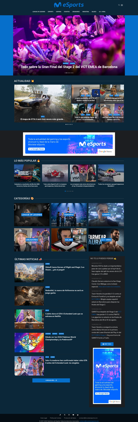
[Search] (119, 5)
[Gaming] (106, 214)
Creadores (76, 11)
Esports (50, 11)
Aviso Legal (43, 418)
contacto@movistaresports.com (88, 418)
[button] (16, 45)
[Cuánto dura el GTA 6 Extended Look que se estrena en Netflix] (29, 319)
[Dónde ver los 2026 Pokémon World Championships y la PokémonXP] (29, 342)
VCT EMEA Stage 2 (99, 335)
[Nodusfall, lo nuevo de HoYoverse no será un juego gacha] (29, 296)
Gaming (58, 11)
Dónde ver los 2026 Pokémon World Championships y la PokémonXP (60, 338)
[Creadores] (31, 239)
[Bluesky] (77, 415)
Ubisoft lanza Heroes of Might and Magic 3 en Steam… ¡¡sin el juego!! (64, 268)
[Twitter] (64, 415)
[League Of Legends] (31, 214)
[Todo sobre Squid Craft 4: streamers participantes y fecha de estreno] (55, 173)
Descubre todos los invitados (109, 287)
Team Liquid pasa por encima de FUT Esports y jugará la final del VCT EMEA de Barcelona (69, 65)
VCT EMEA (96, 299)
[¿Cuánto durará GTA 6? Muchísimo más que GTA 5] (114, 94)
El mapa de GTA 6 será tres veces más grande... (43, 119)
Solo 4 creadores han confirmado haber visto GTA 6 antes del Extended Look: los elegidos (66, 361)
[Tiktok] (60, 415)
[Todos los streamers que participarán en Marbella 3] (111, 173)
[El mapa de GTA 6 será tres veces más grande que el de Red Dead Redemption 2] (42, 103)
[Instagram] (69, 415)
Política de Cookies (55, 418)
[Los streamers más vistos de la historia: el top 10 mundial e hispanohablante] (83, 173)
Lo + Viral (102, 11)
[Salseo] (69, 239)
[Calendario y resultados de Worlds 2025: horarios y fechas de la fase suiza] (27, 173)
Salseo (94, 11)
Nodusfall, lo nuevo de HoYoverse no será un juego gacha (64, 291)
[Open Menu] (122, 5)
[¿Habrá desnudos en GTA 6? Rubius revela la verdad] (86, 94)
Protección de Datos (70, 418)
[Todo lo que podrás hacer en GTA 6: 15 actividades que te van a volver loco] (86, 113)
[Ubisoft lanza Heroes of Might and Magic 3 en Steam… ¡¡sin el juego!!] (29, 272)
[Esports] (69, 214)
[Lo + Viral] (106, 239)
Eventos (67, 11)
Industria (85, 11)
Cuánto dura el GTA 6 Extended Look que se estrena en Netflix (64, 315)
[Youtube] (73, 415)
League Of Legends (39, 11)
